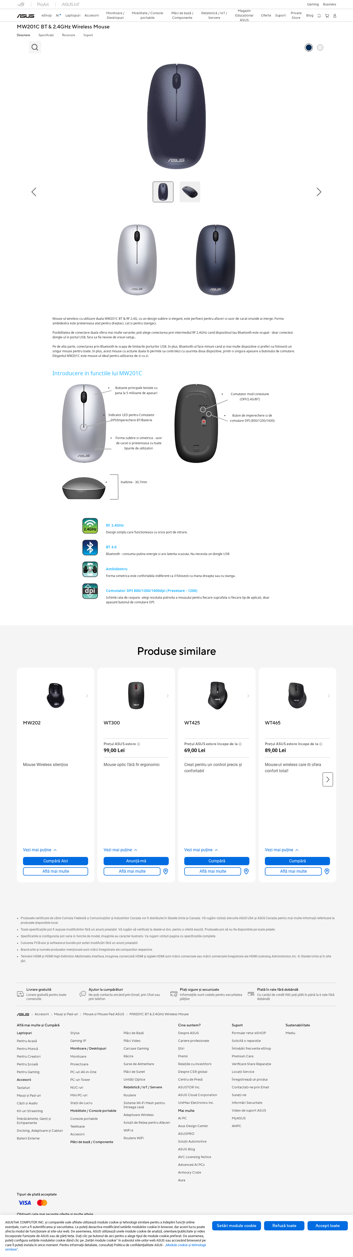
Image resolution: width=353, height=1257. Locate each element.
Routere (130, 1095)
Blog (309, 15)
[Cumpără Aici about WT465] (326, 871)
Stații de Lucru (81, 1103)
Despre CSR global (192, 1072)
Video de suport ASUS (249, 1110)
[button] (313, 4)
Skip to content (20, 15)
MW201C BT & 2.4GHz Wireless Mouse (63, 27)
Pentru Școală (27, 1064)
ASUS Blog (186, 1149)
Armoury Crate (189, 1172)
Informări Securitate (247, 1103)
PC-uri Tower (80, 1080)
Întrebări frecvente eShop (251, 1049)
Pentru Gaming (28, 1072)
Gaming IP (78, 1041)
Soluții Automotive (192, 1141)
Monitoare (78, 1057)
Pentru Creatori (29, 1057)
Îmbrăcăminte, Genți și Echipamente (34, 1121)
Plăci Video (132, 1041)
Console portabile (84, 1119)
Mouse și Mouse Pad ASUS (103, 1014)
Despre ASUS (188, 1033)
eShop (47, 15)
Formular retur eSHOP (249, 1033)
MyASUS (239, 1118)
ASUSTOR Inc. (189, 1087)
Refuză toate (284, 1225)
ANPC (236, 1126)
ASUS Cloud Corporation (197, 1095)
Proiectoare (79, 1064)
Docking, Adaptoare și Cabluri (40, 1131)
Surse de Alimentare (139, 1064)
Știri (181, 1049)
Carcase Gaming (136, 1049)
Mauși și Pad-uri (29, 1096)
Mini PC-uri (78, 1095)
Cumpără (217, 860)
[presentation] (166, 871)
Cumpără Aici (55, 860)
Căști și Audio (27, 1103)
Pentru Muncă (27, 1049)
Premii (183, 1056)
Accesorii (77, 1134)
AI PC (182, 1118)
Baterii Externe (28, 1138)
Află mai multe (55, 871)
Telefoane (77, 1127)
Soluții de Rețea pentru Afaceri (147, 1123)
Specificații (46, 35)
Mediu (290, 1033)
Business (329, 4)
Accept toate (328, 1225)
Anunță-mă (136, 860)
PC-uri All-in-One (83, 1072)
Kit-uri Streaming (30, 1111)
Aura (181, 1180)
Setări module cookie (236, 1225)
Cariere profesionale (193, 1041)
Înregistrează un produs (250, 1080)
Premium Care (243, 1056)
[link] (25, 16)
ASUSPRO (186, 1134)
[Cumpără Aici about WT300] (164, 871)
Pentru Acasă (27, 1041)
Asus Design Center (193, 1126)
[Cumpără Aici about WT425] (245, 871)
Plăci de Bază (134, 1033)
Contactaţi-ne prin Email (250, 1087)
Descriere (23, 35)
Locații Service (243, 1072)
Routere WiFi (134, 1138)
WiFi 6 (128, 1130)
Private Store (296, 15)
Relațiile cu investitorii (194, 1064)
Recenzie (68, 35)
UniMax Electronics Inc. (196, 1103)
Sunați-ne (239, 1095)
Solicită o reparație (246, 1041)
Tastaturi (23, 1088)
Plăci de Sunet (134, 1072)
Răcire (128, 1056)
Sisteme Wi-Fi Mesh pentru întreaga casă (144, 1105)
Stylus (75, 1033)
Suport (88, 35)
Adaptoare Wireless (139, 1115)
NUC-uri (76, 1088)
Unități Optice (134, 1080)
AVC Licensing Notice (194, 1157)
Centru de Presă (190, 1080)
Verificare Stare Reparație (251, 1064)
